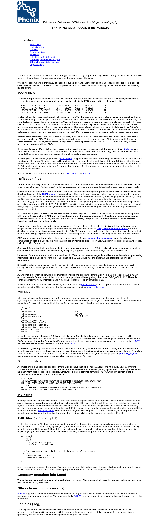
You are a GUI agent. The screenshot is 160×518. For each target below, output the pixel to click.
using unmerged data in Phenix (112, 228)
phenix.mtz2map (46, 410)
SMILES (77, 496)
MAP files (34, 54)
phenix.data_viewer (96, 287)
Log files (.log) (37, 64)
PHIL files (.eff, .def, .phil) (42, 57)
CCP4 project (48, 194)
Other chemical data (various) (44, 62)
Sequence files (37, 52)
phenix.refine (65, 158)
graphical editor (88, 284)
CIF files (34, 49)
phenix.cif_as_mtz (128, 353)
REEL (72, 343)
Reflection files (37, 47)
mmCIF (86, 173)
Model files (35, 44)
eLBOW (136, 341)
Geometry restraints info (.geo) (45, 59)
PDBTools (127, 149)
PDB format (72, 173)
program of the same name (98, 238)
